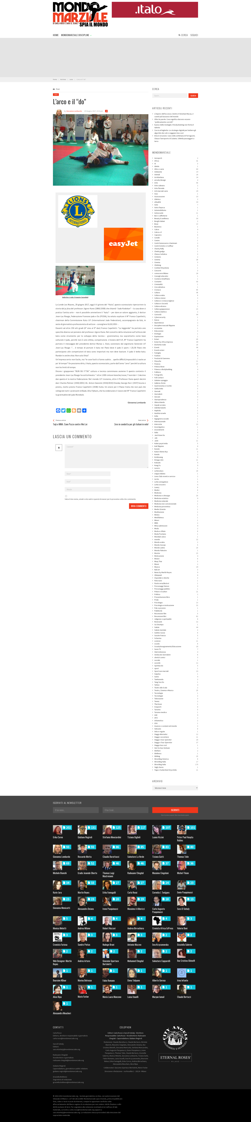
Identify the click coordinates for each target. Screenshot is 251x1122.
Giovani (176, 397)
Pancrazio (176, 580)
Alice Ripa (57, 997)
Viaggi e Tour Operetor (176, 742)
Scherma (176, 638)
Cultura (176, 292)
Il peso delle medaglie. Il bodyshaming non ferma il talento (174, 126)
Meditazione (176, 512)
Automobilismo (176, 210)
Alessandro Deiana (86, 908)
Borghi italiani (176, 221)
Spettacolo (176, 665)
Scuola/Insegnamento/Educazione (176, 646)
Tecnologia (176, 693)
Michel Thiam (183, 873)
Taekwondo (176, 679)
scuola (176, 644)
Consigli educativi (176, 276)
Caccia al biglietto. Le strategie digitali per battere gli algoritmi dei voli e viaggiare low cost (175, 131)
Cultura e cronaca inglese (176, 301)
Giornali (176, 391)
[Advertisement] (125, 57)
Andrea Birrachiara (135, 928)
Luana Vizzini (158, 837)
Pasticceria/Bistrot (176, 583)
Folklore (176, 372)
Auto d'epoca (176, 207)
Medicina (176, 493)
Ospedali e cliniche (176, 578)
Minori (176, 520)
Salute (176, 627)
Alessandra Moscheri (62, 1013)
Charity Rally (176, 248)
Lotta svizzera (176, 484)
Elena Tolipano (133, 980)
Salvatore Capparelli (161, 961)
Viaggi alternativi (176, 734)
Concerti (176, 270)
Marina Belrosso (85, 980)
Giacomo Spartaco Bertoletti (111, 962)
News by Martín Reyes (176, 572)
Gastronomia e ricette (176, 386)
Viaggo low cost (176, 745)
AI (176, 163)
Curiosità (176, 314)
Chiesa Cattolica (176, 254)
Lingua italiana (176, 473)
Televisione (176, 698)
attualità (176, 202)
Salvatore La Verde (135, 856)
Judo (56, 95)
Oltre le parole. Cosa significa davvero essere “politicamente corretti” (172, 120)
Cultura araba (176, 295)
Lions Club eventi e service (176, 476)
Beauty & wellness (176, 218)
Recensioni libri (176, 616)
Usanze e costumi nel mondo (176, 726)
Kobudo (176, 462)
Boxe (176, 224)
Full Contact (176, 377)
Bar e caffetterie (176, 216)
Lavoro (176, 468)
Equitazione (176, 336)
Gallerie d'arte (176, 383)
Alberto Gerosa (159, 980)
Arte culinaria (176, 185)
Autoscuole (176, 213)
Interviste (176, 424)
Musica (176, 567)
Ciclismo (176, 257)
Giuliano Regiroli (85, 837)
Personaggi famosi (176, 586)
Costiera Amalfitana (176, 279)
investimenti (176, 430)
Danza (176, 320)
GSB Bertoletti (176, 408)
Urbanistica (176, 720)
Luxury (176, 487)
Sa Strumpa (176, 624)
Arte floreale (176, 188)
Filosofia (176, 361)
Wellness (176, 753)
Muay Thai (176, 561)
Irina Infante (182, 980)
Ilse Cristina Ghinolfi (186, 960)
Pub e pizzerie (176, 608)
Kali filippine (176, 446)
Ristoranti (176, 622)
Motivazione (176, 556)
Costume (176, 281)
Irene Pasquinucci (110, 908)
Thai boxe (176, 704)
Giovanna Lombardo (61, 856)
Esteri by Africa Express (176, 342)
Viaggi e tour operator (176, 740)
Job (176, 438)
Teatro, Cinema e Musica (176, 690)
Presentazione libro (176, 597)
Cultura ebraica (176, 306)
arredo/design (176, 180)
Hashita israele (176, 413)
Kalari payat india (176, 443)
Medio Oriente (176, 509)
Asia (176, 194)
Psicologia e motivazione (176, 605)
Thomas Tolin (183, 856)
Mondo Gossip (176, 545)
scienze (176, 641)
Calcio (176, 229)
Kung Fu (176, 465)
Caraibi (176, 237)
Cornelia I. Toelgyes (160, 892)
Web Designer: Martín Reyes (62, 962)
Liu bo (176, 479)
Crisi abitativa (176, 287)
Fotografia (176, 375)
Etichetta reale (176, 344)
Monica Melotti (59, 928)
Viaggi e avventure (176, 737)
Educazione (176, 331)
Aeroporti (176, 158)
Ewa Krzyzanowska (160, 944)
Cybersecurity (176, 317)
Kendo (176, 454)
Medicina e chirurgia (176, 495)
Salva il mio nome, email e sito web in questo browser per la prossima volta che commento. (100, 499)
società (176, 663)
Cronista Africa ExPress (162, 928)
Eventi (176, 347)
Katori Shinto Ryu (176, 451)
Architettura (176, 177)
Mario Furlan (83, 996)
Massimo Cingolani (160, 873)
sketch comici (176, 657)
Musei (176, 564)
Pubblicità (176, 611)
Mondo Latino (176, 547)
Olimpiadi (176, 575)
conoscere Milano (176, 273)
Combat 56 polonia (176, 268)
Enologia (176, 333)
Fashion (176, 355)
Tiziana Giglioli (133, 837)
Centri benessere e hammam (176, 243)
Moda (176, 528)
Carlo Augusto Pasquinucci (158, 910)
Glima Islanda (176, 402)
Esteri (176, 339)
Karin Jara (57, 892)
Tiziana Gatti (158, 856)
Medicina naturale (176, 501)
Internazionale (176, 421)
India (176, 416)
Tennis (176, 701)
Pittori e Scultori (176, 591)
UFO (176, 718)
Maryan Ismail (158, 997)
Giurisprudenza (176, 399)
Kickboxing (176, 457)
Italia (176, 432)
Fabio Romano (109, 980)
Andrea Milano (84, 928)
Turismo (176, 709)
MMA (176, 523)
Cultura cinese (176, 298)
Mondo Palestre (176, 550)
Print (58, 89)
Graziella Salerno (184, 944)
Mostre (176, 553)
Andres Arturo (84, 961)
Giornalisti (176, 394)
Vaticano (176, 729)
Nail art (176, 569)
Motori (176, 558)
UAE (176, 715)
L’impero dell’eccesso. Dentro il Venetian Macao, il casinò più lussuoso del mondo (173, 115)
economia (176, 328)
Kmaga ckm (176, 460)
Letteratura (176, 471)
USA (176, 723)
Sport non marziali (176, 671)
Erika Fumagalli (109, 892)
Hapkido (176, 410)
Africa (176, 161)
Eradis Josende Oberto (87, 873)
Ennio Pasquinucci (185, 892)
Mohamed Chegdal (135, 961)
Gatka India (176, 388)
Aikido (176, 166)
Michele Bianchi (60, 873)
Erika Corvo (58, 837)
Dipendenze (176, 323)
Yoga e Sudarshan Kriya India (176, 770)
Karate (176, 449)
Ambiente (176, 172)
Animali (176, 174)
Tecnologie (176, 696)
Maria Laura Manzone (112, 997)
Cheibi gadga (176, 251)
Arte (176, 183)
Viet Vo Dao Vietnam (176, 748)
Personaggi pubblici (176, 589)
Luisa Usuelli (132, 997)
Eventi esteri (176, 350)
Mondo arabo (176, 542)
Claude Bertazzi (184, 997)
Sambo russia (176, 633)
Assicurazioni (176, 196)
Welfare (176, 751)
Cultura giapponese (176, 309)
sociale (176, 660)
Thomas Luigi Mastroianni (108, 874)
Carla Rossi (132, 892)
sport (176, 668)
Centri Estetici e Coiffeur (176, 246)
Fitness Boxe (176, 366)
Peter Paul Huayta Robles (185, 838)
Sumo (176, 676)
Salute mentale (176, 630)
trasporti (176, 707)
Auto (176, 205)
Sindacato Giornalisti (176, 654)
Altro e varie (176, 169)
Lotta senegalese (176, 482)
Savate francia (176, 635)
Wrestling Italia (176, 761)
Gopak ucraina (176, 405)
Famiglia (176, 353)
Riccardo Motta (85, 856)
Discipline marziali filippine (176, 325)
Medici (176, 490)
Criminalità (176, 284)
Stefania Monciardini (112, 837)
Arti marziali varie (176, 191)
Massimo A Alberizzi (136, 908)
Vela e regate (176, 731)
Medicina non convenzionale (176, 504)
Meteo (176, 515)
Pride (176, 600)
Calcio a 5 (176, 232)
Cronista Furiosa (60, 944)
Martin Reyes (83, 892)
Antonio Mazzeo (134, 944)
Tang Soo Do (176, 682)
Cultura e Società (176, 303)
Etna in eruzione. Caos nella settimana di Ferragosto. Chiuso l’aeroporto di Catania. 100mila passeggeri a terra (174, 138)
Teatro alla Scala (176, 687)
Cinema (176, 259)
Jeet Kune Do (176, 435)
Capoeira (176, 235)
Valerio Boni (182, 928)
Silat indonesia (176, 652)
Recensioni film (176, 613)
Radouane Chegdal (135, 873)
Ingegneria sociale (176, 419)
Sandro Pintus (84, 944)
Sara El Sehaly (183, 908)
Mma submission (176, 526)
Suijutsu (176, 674)
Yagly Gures (176, 767)
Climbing (176, 265)
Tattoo (176, 685)
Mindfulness (176, 517)
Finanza (176, 364)
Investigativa (176, 427)
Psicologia (176, 602)
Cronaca (176, 290)
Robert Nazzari (109, 928)
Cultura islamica (176, 312)
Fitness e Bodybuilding (176, 369)
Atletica (176, 199)
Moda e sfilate (176, 531)
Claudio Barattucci (111, 856)
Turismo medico (176, 712)
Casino (176, 240)
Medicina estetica (176, 498)
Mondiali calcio (176, 537)
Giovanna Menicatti (61, 908)
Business (176, 226)
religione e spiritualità (176, 619)
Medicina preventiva (176, 506)
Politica (176, 594)
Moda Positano (176, 534)
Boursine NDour (59, 980)
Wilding (176, 756)
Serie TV (176, 649)
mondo (176, 539)
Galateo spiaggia (176, 380)
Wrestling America (176, 759)
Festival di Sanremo (176, 358)
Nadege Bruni (108, 944)
